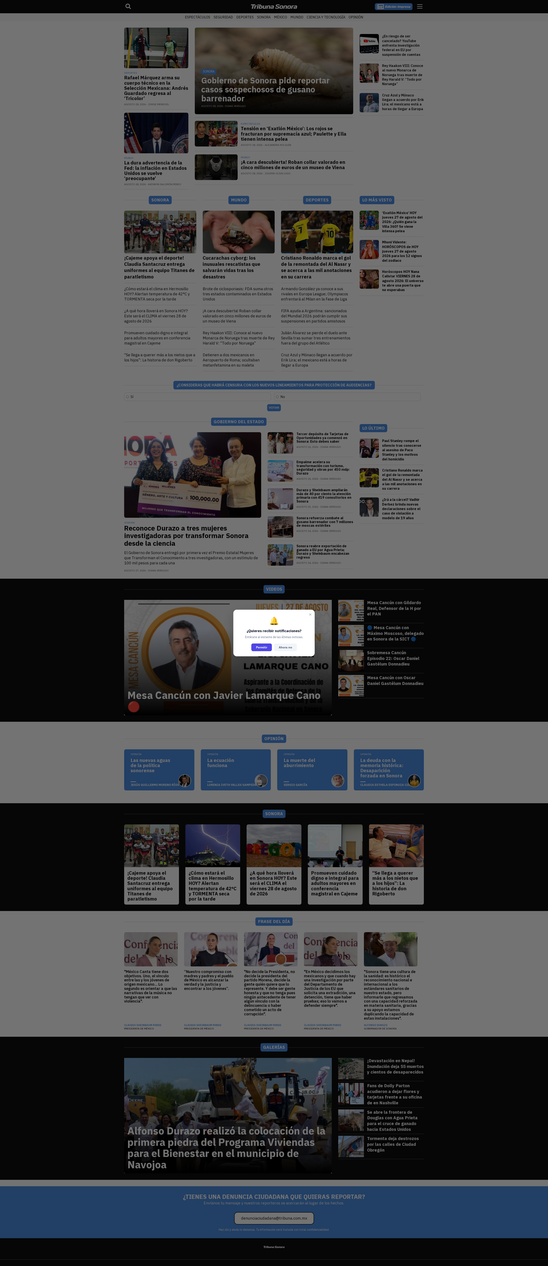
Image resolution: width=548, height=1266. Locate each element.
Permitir (261, 647)
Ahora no (285, 647)
